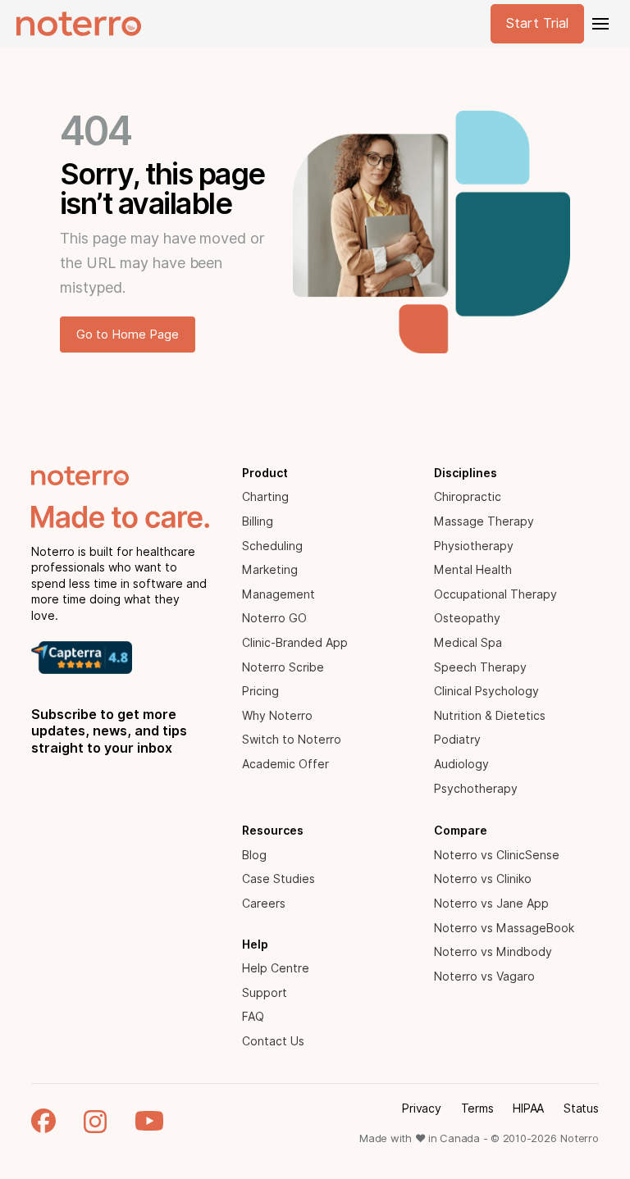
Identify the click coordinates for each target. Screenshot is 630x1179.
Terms (477, 1108)
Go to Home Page (127, 334)
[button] (599, 24)
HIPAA (528, 1108)
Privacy (421, 1108)
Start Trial (537, 23)
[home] (78, 23)
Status (581, 1108)
